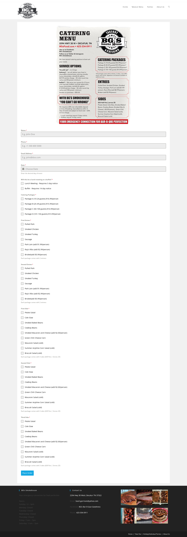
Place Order (27, 473)
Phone (24, 142)
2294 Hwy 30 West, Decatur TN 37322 (86, 495)
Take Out (138, 534)
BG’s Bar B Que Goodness (89, 507)
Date (23, 165)
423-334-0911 (82, 512)
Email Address (27, 153)
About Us (166, 534)
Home (130, 534)
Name (24, 130)
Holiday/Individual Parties (152, 534)
